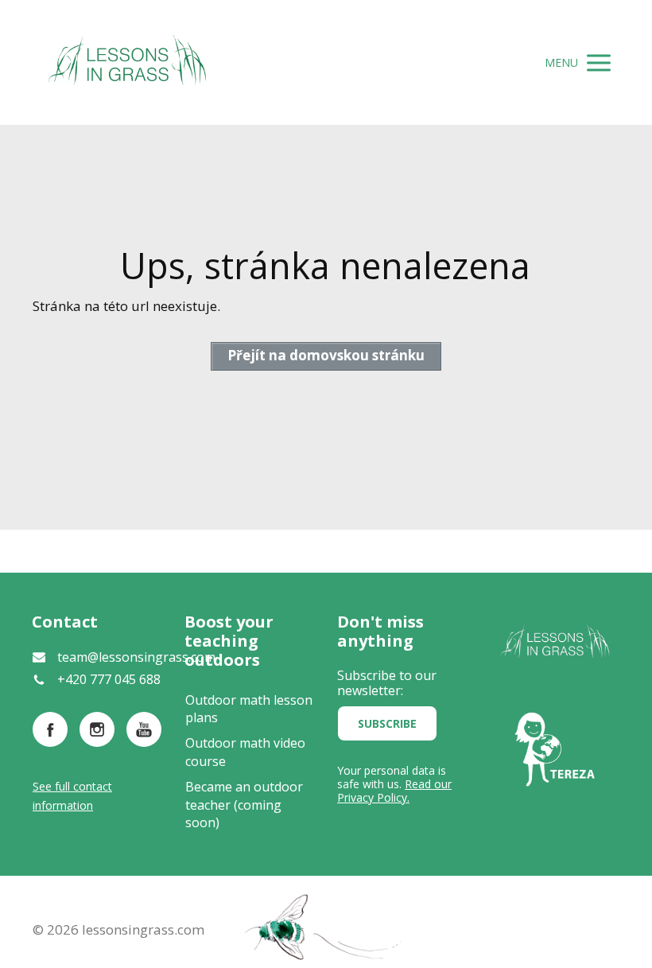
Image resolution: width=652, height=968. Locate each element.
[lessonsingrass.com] (127, 62)
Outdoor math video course (245, 751)
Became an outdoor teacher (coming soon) (244, 804)
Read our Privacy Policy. (394, 790)
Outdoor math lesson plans (248, 708)
